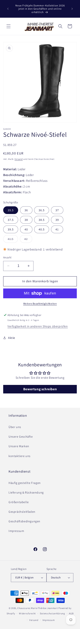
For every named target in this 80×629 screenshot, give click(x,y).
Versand (19, 159)
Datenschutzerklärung (52, 613)
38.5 (42, 220)
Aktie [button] (11, 338)
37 (57, 210)
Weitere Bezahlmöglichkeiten (40, 303)
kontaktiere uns (20, 456)
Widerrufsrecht (27, 613)
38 (26, 220)
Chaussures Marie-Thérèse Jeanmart (37, 608)
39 (57, 220)
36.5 (42, 210)
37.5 (11, 220)
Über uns (15, 427)
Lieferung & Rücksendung (26, 492)
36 (26, 210)
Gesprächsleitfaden (22, 512)
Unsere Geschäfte (21, 436)
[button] (8, 26)
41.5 (13, 240)
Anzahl (7, 257)
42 (28, 240)
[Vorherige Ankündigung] (8, 8)
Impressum (16, 531)
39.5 (11, 229)
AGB (71, 613)
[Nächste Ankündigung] (72, 8)
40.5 (42, 229)
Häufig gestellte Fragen (25, 483)
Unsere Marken (19, 446)
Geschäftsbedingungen (24, 521)
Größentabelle (19, 502)
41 (57, 229)
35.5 (11, 210)
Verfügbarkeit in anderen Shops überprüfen (37, 326)
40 (26, 229)
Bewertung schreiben (40, 389)
